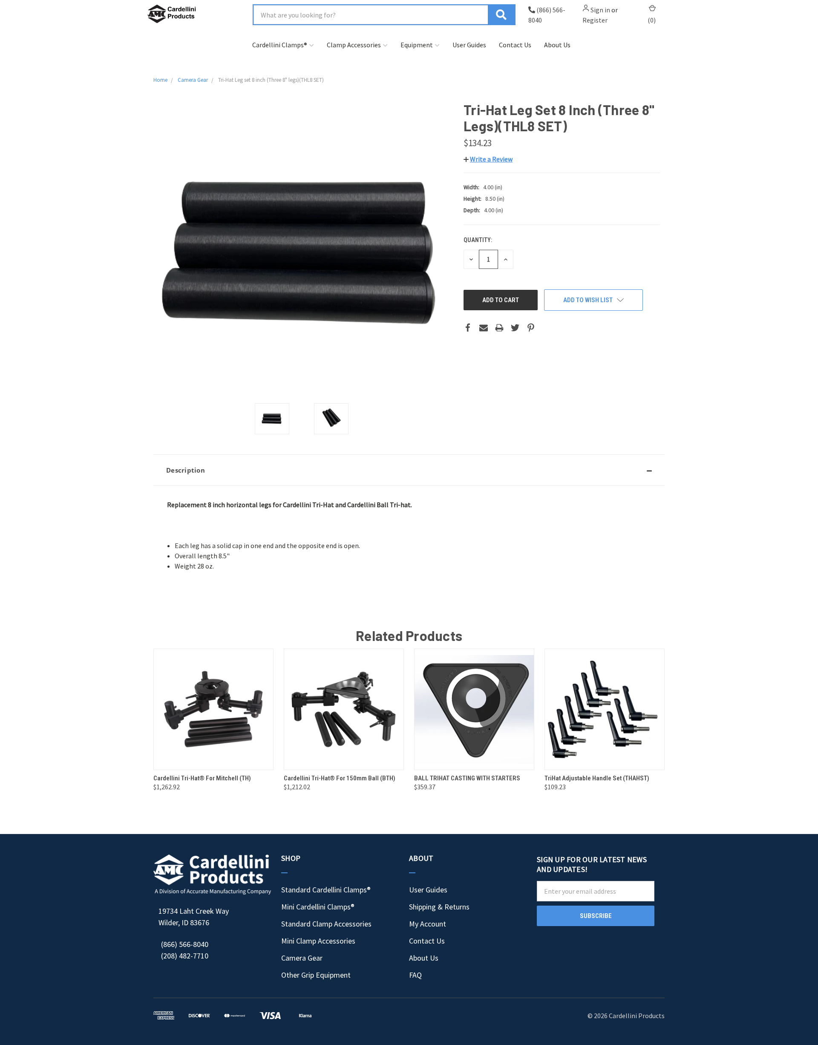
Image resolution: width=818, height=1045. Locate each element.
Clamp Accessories (354, 44)
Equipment (416, 44)
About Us (557, 44)
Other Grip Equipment (316, 975)
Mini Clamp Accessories (318, 941)
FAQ (415, 975)
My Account (427, 924)
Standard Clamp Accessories (326, 924)
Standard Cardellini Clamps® (326, 890)
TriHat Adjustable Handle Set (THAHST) (596, 778)
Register (595, 20)
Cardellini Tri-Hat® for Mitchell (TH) (202, 778)
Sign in (600, 10)
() (652, 20)
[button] (409, 470)
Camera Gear (302, 958)
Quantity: (478, 240)
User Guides (469, 44)
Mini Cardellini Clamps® (317, 907)
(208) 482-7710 (184, 956)
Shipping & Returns (439, 907)
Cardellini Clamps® (279, 44)
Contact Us (515, 44)
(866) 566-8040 (184, 944)
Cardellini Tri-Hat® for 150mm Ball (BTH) (339, 778)
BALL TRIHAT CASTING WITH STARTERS (467, 778)
